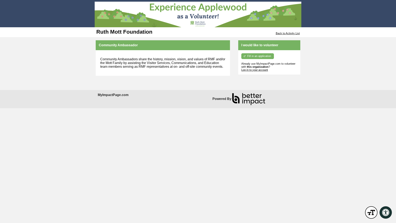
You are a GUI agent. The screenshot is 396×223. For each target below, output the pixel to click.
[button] (371, 212)
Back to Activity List (288, 33)
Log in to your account (254, 69)
